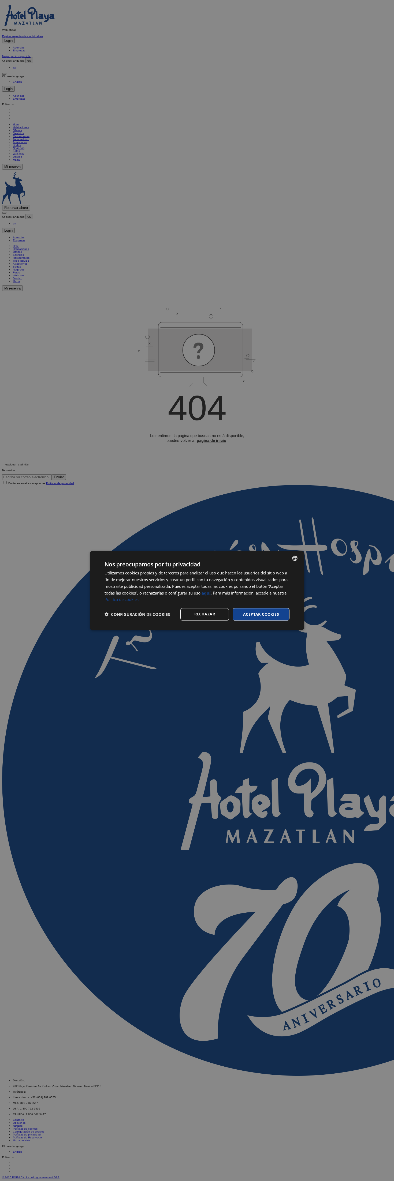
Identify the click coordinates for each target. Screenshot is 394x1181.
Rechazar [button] (204, 613)
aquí (206, 592)
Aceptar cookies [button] (261, 614)
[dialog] (197, 590)
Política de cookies (122, 599)
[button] (137, 614)
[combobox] (295, 558)
